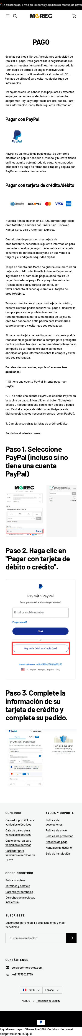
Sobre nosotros (15, 880)
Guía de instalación (58, 853)
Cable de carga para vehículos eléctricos (18, 843)
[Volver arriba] (75, 1021)
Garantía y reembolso (19, 892)
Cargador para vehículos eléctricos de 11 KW (20, 855)
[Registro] (71, 938)
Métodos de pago (56, 842)
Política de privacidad (59, 836)
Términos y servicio (17, 886)
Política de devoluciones (54, 822)
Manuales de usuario (59, 847)
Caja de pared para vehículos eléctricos (18, 832)
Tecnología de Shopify (48, 1000)
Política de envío (56, 830)
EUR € (31, 989)
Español (49, 989)
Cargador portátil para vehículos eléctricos (19, 822)
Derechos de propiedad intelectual (20, 900)
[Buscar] (15, 16)
